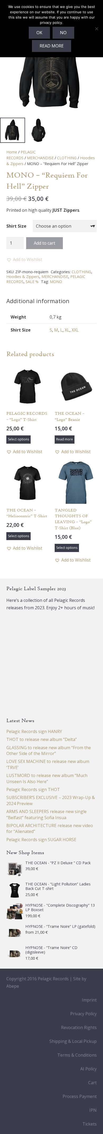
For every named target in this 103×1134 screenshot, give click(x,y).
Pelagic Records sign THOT (33, 789)
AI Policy (88, 1069)
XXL (75, 330)
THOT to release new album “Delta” (41, 739)
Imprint (89, 1000)
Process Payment (80, 1096)
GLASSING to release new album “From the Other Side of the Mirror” (48, 750)
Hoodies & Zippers (22, 276)
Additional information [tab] (37, 301)
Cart (92, 1083)
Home (11, 152)
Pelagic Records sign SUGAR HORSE (41, 839)
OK (39, 33)
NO (63, 33)
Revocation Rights (79, 1027)
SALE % (32, 281)
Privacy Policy (83, 1014)
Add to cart (44, 243)
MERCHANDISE (40, 157)
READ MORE (52, 46)
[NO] (96, 28)
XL (67, 330)
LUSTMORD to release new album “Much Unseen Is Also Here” (46, 778)
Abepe (12, 986)
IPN (93, 1110)
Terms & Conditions (77, 1055)
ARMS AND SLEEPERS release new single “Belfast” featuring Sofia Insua (46, 814)
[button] (24, 259)
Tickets (89, 1124)
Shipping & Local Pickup (73, 1041)
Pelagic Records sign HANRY (34, 731)
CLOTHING (67, 157)
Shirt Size (16, 226)
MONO (56, 281)
